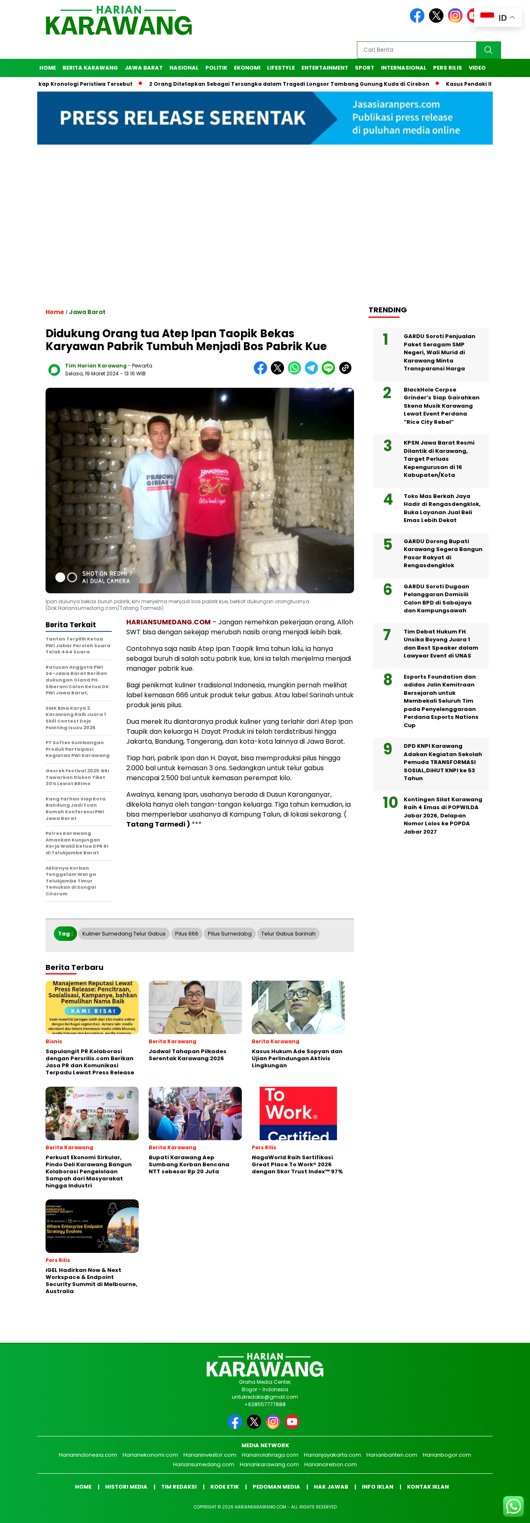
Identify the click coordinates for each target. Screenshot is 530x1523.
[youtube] (293, 1427)
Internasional (403, 68)
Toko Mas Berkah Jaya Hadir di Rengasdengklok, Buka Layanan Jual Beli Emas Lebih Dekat (442, 508)
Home (47, 68)
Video (477, 68)
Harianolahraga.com (270, 1455)
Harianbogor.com (447, 1455)
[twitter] (437, 21)
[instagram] (456, 21)
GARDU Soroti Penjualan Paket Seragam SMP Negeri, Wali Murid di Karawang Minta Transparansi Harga (439, 352)
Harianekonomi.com (150, 1455)
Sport (364, 68)
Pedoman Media (276, 1487)
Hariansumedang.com (203, 1464)
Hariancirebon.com (330, 1464)
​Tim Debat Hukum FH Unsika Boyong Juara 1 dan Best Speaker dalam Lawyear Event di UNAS (441, 644)
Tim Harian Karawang (96, 365)
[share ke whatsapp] (296, 373)
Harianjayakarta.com (332, 1455)
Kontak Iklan (428, 1487)
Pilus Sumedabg (230, 934)
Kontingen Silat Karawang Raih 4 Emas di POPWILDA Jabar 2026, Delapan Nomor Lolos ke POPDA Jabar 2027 (443, 815)
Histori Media (126, 1487)
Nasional (184, 68)
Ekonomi (247, 68)
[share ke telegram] (313, 373)
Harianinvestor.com (209, 1455)
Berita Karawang (90, 68)
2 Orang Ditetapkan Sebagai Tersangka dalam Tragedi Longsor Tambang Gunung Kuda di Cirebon (248, 83)
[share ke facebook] (262, 373)
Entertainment (324, 68)
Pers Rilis (447, 68)
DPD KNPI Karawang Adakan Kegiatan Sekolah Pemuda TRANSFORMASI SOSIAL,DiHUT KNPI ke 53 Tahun (443, 762)
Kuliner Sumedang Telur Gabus (124, 934)
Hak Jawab (331, 1487)
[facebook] (418, 21)
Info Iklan (377, 1487)
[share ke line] (330, 373)
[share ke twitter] (279, 373)
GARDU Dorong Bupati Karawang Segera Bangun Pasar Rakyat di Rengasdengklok (443, 553)
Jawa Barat (144, 68)
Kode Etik (224, 1487)
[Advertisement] (265, 232)
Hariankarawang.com (269, 1464)
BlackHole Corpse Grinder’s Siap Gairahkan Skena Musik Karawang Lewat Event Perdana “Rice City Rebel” (441, 406)
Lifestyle (281, 68)
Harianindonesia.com (88, 1455)
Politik (216, 68)
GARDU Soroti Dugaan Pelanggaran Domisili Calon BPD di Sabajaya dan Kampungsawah (438, 599)
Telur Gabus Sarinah (288, 934)
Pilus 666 (186, 934)
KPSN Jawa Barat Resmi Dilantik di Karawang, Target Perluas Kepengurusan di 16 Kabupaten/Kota (439, 459)
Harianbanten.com (391, 1455)
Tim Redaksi (179, 1487)
